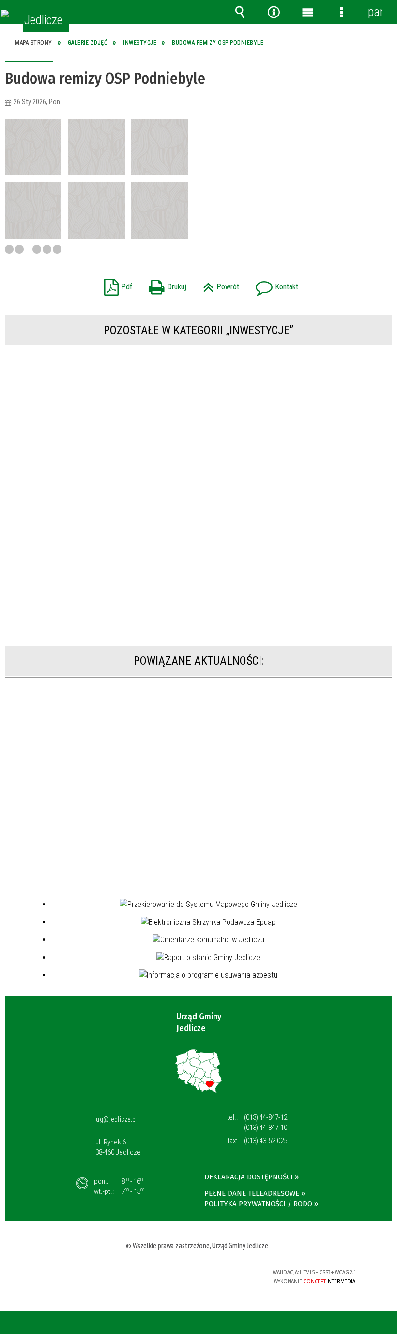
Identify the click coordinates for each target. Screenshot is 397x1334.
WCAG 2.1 (224, 1272)
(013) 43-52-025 (265, 1140)
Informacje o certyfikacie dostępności (79, 1274)
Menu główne (307, 12)
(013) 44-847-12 (265, 1117)
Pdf (115, 283)
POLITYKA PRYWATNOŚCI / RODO (258, 1203)
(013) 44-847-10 (265, 1127)
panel (375, 12)
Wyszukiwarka (239, 12)
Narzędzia (273, 12)
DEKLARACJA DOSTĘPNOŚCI (248, 1177)
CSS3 (194, 1273)
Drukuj (165, 283)
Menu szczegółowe (341, 12)
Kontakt (274, 283)
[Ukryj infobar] (388, 1323)
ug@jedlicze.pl (116, 1119)
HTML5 (179, 1273)
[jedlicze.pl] (5, 13)
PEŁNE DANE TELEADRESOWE (251, 1193)
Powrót (218, 283)
